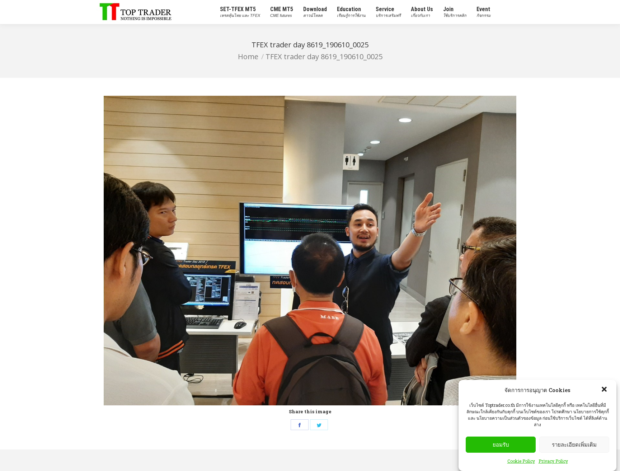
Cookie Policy (521, 461)
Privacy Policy (553, 461)
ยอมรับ (501, 445)
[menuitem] (240, 12)
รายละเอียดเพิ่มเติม (574, 445)
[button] (605, 390)
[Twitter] (319, 424)
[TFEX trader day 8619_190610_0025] (310, 250)
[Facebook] (300, 424)
